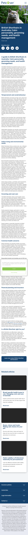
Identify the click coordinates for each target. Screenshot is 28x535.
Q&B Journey (10, 322)
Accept (14, 268)
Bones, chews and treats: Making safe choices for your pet (12, 426)
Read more (6, 405)
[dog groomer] (14, 448)
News (6, 6)
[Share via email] (17, 48)
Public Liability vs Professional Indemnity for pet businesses (13, 458)
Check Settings (14, 272)
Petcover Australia (17, 323)
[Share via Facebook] (3, 48)
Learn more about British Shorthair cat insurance (14, 358)
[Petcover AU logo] (7, 2)
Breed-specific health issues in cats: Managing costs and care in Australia (13, 394)
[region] (14, 267)
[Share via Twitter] (7, 48)
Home (2, 6)
